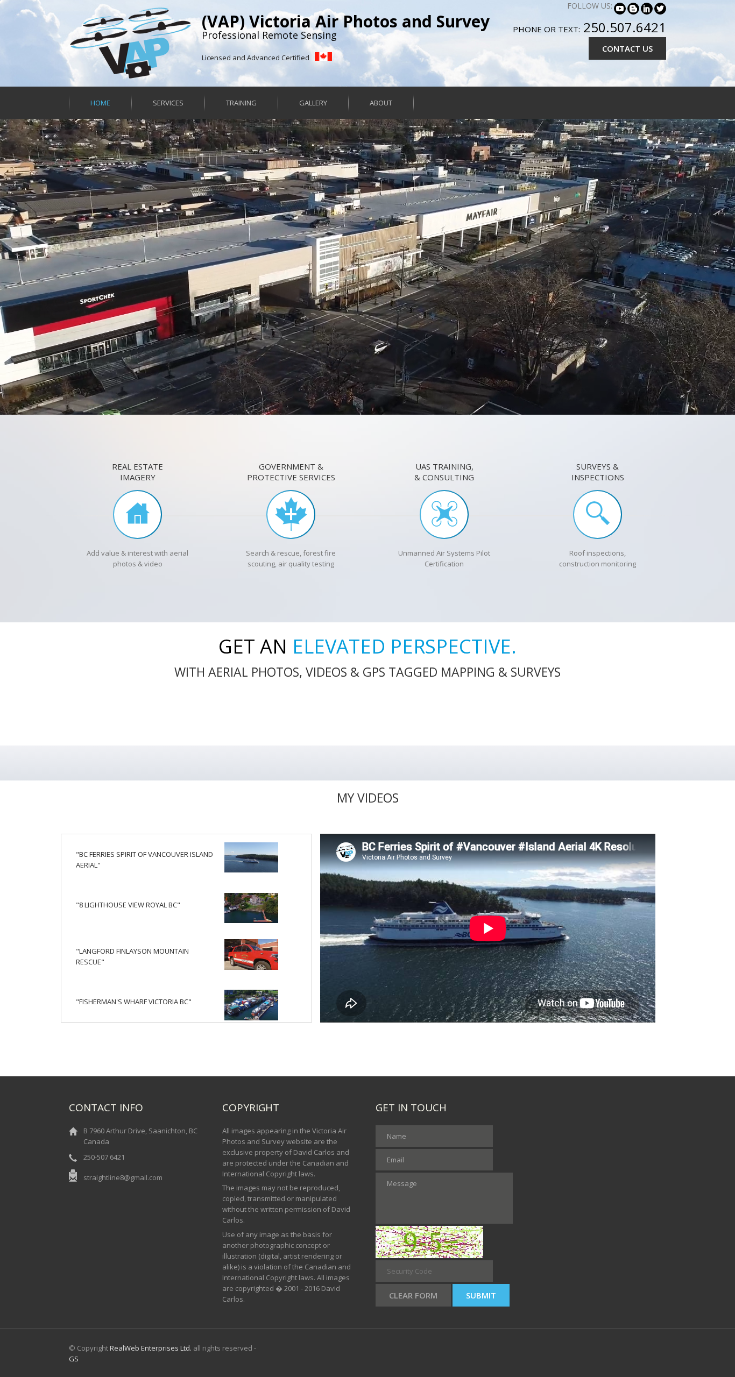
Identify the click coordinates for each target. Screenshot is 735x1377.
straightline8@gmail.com (122, 1177)
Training (241, 103)
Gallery (313, 103)
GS (74, 1359)
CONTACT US (627, 48)
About (381, 103)
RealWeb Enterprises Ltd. (151, 1348)
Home (100, 103)
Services (168, 103)
